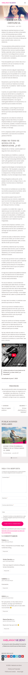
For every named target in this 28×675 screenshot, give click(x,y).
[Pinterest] (22, 656)
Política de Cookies (10, 671)
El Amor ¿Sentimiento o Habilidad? (22, 409)
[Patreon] (3, 656)
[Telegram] (14, 656)
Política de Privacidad (14, 669)
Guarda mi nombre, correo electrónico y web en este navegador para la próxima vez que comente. (14, 517)
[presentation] (14, 435)
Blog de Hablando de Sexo (10, 17)
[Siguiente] (24, 442)
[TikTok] (17, 656)
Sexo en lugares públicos (6, 408)
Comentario (6, 477)
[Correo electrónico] (3, 659)
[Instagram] (5, 656)
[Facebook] (19, 656)
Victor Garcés (7, 559)
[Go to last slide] (4, 442)
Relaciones (21, 17)
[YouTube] (8, 656)
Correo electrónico (8, 505)
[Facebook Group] (11, 656)
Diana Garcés (12, 26)
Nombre (5, 498)
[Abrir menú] (25, 2)
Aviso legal (20, 671)
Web (3, 512)
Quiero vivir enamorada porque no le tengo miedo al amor (13, 448)
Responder (5, 551)
